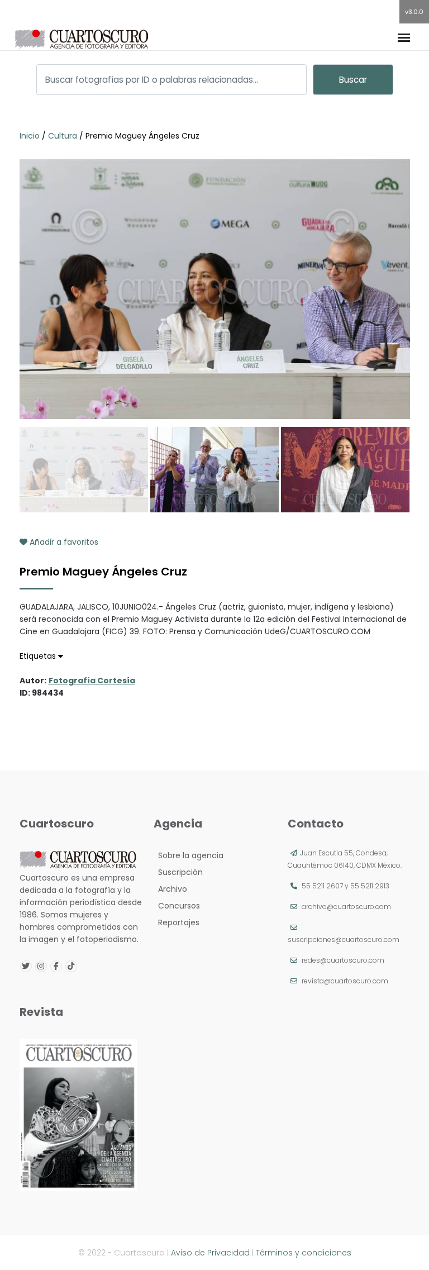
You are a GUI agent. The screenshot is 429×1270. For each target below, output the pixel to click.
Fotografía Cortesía (92, 680)
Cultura (62, 135)
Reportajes (176, 922)
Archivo (170, 889)
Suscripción (178, 872)
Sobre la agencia (188, 855)
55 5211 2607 (322, 886)
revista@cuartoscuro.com (345, 981)
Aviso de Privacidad (210, 1252)
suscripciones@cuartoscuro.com (343, 939)
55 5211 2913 (369, 886)
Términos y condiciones (303, 1252)
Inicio (31, 135)
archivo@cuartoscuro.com (346, 906)
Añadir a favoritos (62, 542)
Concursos (177, 905)
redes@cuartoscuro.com (343, 960)
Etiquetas (39, 656)
